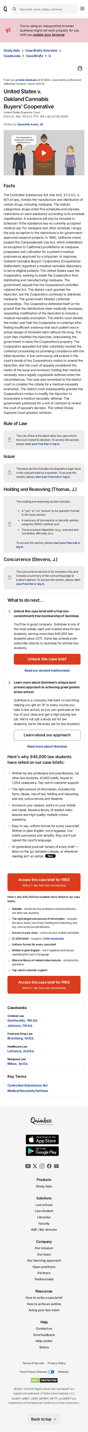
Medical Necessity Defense (27, 1091)
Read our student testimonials (47, 670)
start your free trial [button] (37, 444)
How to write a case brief (43, 1297)
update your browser (49, 35)
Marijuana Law (16, 1059)
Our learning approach (44, 1260)
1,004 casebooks (53, 938)
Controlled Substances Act (27, 1085)
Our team (44, 1254)
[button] (44, 152)
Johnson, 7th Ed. (20, 1025)
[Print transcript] (79, 68)
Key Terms (16, 1076)
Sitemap (63, 1371)
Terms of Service (33, 1363)
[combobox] (45, 9)
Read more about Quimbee (47, 746)
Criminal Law (15, 1016)
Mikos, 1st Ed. (17, 1064)
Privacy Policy (56, 1363)
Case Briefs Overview (41, 50)
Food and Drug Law (19, 1033)
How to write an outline (44, 1304)
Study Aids (12, 50)
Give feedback (44, 1335)
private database (26, 80)
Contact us (44, 1328)
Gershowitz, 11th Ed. (22, 1020)
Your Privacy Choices (33, 1371)
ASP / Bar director (44, 1229)
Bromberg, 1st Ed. (20, 1038)
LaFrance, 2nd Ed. (21, 1051)
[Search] (15, 9)
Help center (44, 1341)
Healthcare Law (17, 1046)
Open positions (44, 1267)
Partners (43, 1273)
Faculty (44, 1223)
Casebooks (12, 56)
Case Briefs (34, 56)
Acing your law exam (44, 1310)
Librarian (44, 1217)
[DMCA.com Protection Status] (44, 1380)
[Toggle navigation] (82, 8)
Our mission (44, 1248)
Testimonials (44, 1279)
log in (56, 444)
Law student (44, 1211)
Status (44, 1347)
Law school (44, 1205)
